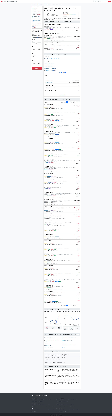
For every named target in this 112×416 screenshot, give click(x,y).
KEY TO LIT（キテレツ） (37, 399)
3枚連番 (34, 49)
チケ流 (33, 56)
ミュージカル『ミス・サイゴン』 (67, 411)
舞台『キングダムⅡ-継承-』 (59, 411)
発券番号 (39, 63)
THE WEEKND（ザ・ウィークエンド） (45, 406)
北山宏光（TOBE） (43, 399)
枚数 (32, 46)
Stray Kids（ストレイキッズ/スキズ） (36, 406)
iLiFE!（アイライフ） (48, 399)
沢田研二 (57, 401)
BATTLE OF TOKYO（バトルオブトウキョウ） (61, 399)
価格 (32, 41)
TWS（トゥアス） (53, 406)
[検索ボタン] (109, 1)
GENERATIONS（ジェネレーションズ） (72, 399)
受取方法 (33, 60)
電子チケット (34, 63)
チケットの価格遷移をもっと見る (37, 37)
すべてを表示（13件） (62, 72)
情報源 (33, 53)
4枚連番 (39, 49)
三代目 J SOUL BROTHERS (64, 401)
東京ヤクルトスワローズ (34, 411)
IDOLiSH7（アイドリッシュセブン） (70, 406)
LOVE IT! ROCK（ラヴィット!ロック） (60, 406)
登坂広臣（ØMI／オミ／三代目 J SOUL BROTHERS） (38, 401)
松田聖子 (33, 399)
